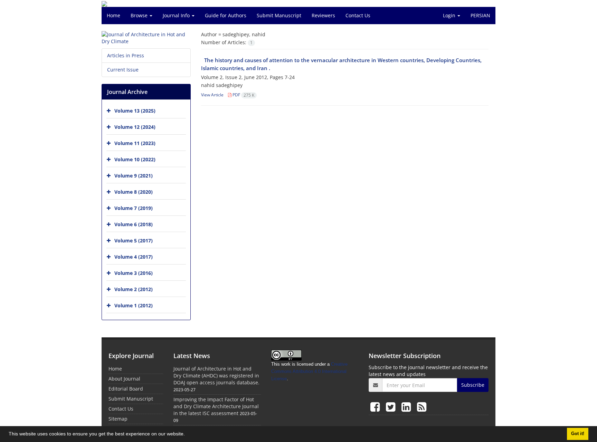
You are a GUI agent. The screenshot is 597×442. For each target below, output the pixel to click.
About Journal (124, 378)
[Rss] (421, 406)
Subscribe (472, 385)
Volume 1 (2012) (133, 305)
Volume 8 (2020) (133, 192)
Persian (480, 15)
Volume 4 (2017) (133, 256)
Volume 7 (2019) (133, 208)
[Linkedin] (407, 406)
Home (113, 15)
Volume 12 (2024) (134, 127)
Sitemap (117, 418)
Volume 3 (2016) (133, 273)
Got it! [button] (577, 433)
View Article (212, 95)
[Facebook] (376, 406)
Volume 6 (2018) (133, 224)
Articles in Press (125, 55)
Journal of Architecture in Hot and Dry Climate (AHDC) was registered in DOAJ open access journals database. (216, 375)
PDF (242, 95)
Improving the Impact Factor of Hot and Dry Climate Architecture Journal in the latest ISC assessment (216, 406)
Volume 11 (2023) (134, 143)
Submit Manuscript (279, 15)
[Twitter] (392, 406)
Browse (140, 15)
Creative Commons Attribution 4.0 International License (309, 371)
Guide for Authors (225, 15)
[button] (187, 435)
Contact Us (357, 15)
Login (450, 15)
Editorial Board (125, 388)
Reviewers (323, 15)
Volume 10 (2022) (134, 159)
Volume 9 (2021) (133, 175)
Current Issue (123, 69)
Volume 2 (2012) (133, 289)
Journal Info (177, 15)
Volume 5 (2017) (133, 240)
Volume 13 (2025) (134, 110)
